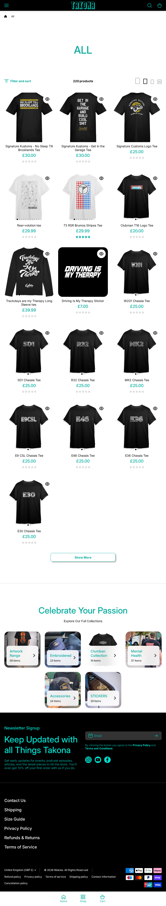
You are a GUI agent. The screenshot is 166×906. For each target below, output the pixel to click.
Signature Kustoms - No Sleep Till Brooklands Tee (29, 148)
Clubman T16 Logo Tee (137, 225)
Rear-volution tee (29, 225)
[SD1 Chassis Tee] (29, 351)
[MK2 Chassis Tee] (137, 351)
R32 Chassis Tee (83, 380)
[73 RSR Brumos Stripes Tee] (83, 196)
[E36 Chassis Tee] (137, 426)
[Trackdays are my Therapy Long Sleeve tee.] (29, 272)
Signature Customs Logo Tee (137, 146)
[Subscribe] (156, 735)
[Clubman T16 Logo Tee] (137, 196)
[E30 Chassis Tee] (29, 502)
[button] (28, 140)
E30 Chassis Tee (29, 531)
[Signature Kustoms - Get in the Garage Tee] (83, 117)
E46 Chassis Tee (83, 455)
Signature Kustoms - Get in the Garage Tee (83, 148)
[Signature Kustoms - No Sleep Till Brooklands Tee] (29, 117)
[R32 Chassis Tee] (83, 351)
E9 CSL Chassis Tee (29, 455)
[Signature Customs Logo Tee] (137, 117)
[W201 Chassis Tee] (137, 272)
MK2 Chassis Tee (137, 380)
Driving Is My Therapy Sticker (83, 301)
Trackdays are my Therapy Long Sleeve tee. (29, 302)
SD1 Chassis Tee (29, 380)
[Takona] (83, 5)
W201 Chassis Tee (137, 301)
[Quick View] (47, 99)
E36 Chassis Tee (136, 455)
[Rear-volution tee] (29, 196)
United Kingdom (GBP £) (18, 870)
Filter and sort (20, 81)
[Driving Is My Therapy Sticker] (83, 272)
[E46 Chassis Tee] (83, 426)
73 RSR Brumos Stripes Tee (83, 225)
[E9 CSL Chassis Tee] (29, 426)
